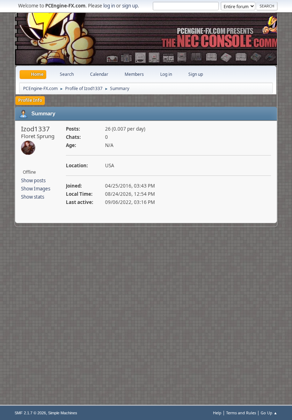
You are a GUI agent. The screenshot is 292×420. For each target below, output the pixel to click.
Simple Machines (62, 413)
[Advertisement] (146, 34)
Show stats (32, 197)
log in (109, 5)
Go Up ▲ (269, 412)
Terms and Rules (241, 412)
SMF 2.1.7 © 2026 (30, 413)
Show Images (35, 188)
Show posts (33, 180)
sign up (130, 5)
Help (217, 412)
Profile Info (30, 100)
